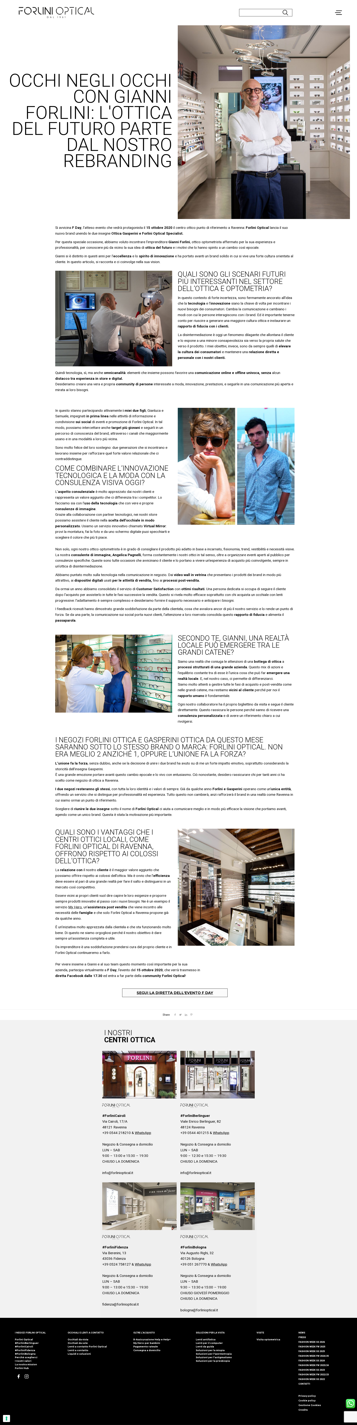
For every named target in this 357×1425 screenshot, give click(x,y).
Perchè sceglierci (26, 1357)
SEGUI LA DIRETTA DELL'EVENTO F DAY (175, 993)
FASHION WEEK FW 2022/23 (313, 1374)
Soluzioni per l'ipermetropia (214, 1353)
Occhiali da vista (78, 1339)
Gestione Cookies (309, 1405)
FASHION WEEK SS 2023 (311, 1369)
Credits (303, 1409)
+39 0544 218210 (116, 1133)
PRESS (302, 1337)
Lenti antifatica (206, 1339)
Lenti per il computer (209, 1343)
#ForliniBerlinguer (27, 1343)
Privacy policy (307, 1395)
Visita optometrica (268, 1339)
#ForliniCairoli (24, 1346)
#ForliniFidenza (25, 1350)
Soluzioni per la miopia (210, 1350)
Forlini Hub (22, 1368)
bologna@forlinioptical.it (199, 1310)
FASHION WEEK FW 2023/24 (313, 1365)
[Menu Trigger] (341, 4)
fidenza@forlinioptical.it (120, 1304)
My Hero (75, 907)
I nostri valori (23, 1361)
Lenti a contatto (78, 1350)
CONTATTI (304, 1383)
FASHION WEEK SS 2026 (311, 1342)
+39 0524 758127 (116, 1264)
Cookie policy (307, 1400)
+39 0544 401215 (194, 1133)
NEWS (301, 1332)
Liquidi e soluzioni (79, 1353)
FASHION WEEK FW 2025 (311, 1346)
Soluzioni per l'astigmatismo (214, 1357)
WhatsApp (143, 1133)
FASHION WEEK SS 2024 (311, 1360)
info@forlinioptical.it (117, 1173)
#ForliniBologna (25, 1353)
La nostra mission (26, 1364)
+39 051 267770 (193, 1264)
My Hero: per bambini (146, 1343)
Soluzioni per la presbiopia (213, 1361)
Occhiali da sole (78, 1343)
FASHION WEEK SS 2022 (311, 1379)
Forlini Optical (24, 1339)
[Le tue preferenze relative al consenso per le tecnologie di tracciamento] (6, 1418)
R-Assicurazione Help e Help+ (152, 1339)
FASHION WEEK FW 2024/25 (313, 1355)
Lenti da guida (205, 1346)
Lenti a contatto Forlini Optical (87, 1346)
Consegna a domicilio (146, 1350)
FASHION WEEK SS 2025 (311, 1351)
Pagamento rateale (145, 1346)
